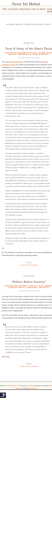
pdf (3, 248)
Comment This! (25, 265)
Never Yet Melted (26, 3)
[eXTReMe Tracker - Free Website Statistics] (3, 397)
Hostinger (34, 388)
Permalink (34, 265)
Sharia (12, 54)
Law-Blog (30, 385)
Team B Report (40, 54)
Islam (41, 53)
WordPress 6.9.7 (12, 385)
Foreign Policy (17, 287)
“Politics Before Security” (29, 281)
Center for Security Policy (20, 53)
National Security (38, 287)
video (8, 357)
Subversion (24, 54)
